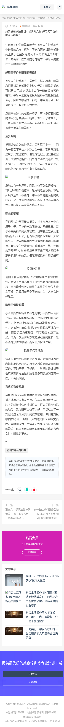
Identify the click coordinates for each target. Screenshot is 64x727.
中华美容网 (19, 18)
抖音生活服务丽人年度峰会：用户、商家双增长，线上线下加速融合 (42, 617)
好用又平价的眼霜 (16, 450)
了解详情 (33, 682)
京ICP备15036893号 (16, 721)
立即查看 (33, 674)
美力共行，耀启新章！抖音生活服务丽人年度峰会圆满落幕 (42, 633)
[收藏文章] (19, 490)
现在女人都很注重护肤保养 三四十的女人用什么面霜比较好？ (17, 514)
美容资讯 (31, 18)
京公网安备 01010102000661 (44, 721)
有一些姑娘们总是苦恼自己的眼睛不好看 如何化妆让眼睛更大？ (46, 514)
